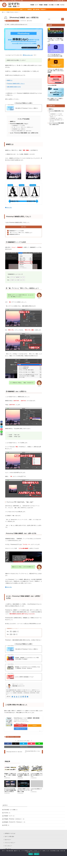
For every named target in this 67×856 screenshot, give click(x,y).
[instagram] (57, 0)
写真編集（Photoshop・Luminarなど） (12, 20)
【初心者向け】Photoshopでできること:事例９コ (26, 108)
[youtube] (59, 0)
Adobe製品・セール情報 (10, 809)
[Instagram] (21, 696)
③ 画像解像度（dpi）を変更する (18, 128)
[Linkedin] (17, 696)
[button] (8, 743)
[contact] (62, 0)
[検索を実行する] (62, 19)
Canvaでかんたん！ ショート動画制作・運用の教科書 (26, 718)
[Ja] (23, 696)
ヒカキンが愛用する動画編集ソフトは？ (24, 676)
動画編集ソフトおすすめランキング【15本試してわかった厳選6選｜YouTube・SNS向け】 (27, 667)
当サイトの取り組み (9, 836)
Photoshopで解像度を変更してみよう (16, 83)
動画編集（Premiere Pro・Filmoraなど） (14, 822)
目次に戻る (9, 207)
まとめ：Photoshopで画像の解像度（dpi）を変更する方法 (24, 132)
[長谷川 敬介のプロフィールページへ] (8, 686)
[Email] (12, 696)
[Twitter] (14, 696)
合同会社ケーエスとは (10, 833)
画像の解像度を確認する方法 (14, 86)
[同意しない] (65, 852)
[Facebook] (19, 696)
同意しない (36, 854)
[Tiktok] (25, 696)
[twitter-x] (55, 0)
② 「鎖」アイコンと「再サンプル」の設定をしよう (22, 127)
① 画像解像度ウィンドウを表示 (18, 125)
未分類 (6, 825)
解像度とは (9, 80)
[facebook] (54, 0)
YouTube (7, 812)
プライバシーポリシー (10, 842)
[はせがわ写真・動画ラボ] (10, 4)
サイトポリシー (8, 845)
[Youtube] (27, 696)
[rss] (61, 0)
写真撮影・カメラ (9, 815)
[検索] (64, 0)
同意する (30, 854)
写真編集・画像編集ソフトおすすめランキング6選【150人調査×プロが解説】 (27, 658)
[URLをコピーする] (1, 434)
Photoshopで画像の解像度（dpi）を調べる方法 (21, 130)
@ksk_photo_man (28, 55)
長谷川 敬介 (15, 685)
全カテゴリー (8, 839)
